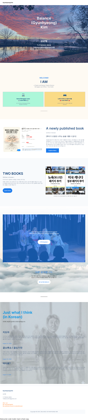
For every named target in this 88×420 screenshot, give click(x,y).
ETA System (44, 242)
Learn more (7, 190)
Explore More (52, 150)
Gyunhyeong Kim (8, 2)
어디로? (7, 363)
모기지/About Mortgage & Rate (23, 103)
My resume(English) (8, 404)
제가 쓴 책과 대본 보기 (44, 282)
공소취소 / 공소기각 (12, 347)
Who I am (5, 403)
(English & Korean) (23, 104)
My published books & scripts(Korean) (13, 406)
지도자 (6, 332)
